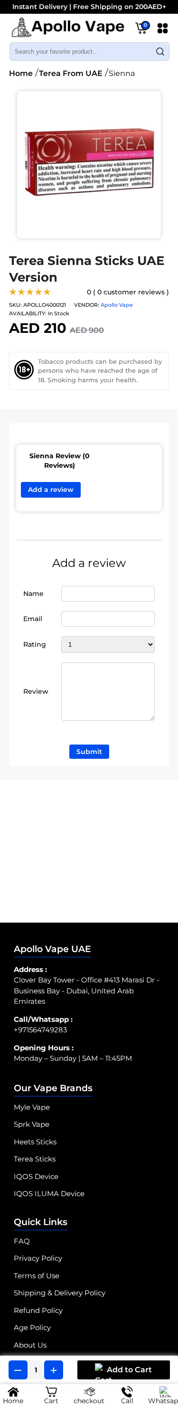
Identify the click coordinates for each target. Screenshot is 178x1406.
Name (33, 593)
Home (21, 73)
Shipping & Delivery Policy (59, 1292)
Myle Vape (32, 1107)
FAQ (22, 1241)
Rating (34, 644)
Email (32, 618)
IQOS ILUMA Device (49, 1193)
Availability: (28, 313)
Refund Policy (38, 1310)
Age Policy (32, 1327)
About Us (30, 1344)
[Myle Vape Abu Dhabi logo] (67, 29)
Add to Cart (129, 1369)
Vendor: (86, 305)
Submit (89, 751)
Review (35, 691)
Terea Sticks (35, 1158)
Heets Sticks (35, 1141)
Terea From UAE (71, 73)
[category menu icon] (163, 30)
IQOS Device (36, 1176)
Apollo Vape (117, 305)
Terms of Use (36, 1275)
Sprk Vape (31, 1124)
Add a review (51, 489)
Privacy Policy (38, 1258)
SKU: (15, 305)
